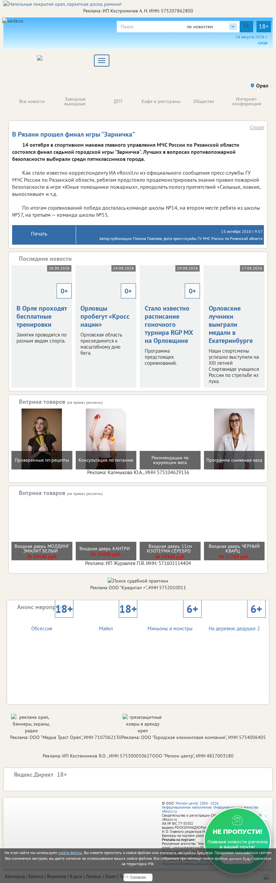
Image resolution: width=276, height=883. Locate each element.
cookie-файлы (70, 852)
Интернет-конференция (246, 101)
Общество (203, 101)
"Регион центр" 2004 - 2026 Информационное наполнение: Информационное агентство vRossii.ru (210, 807)
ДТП (118, 101)
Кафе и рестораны (160, 101)
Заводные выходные (74, 101)
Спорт (257, 127)
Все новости (32, 101)
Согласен (138, 877)
